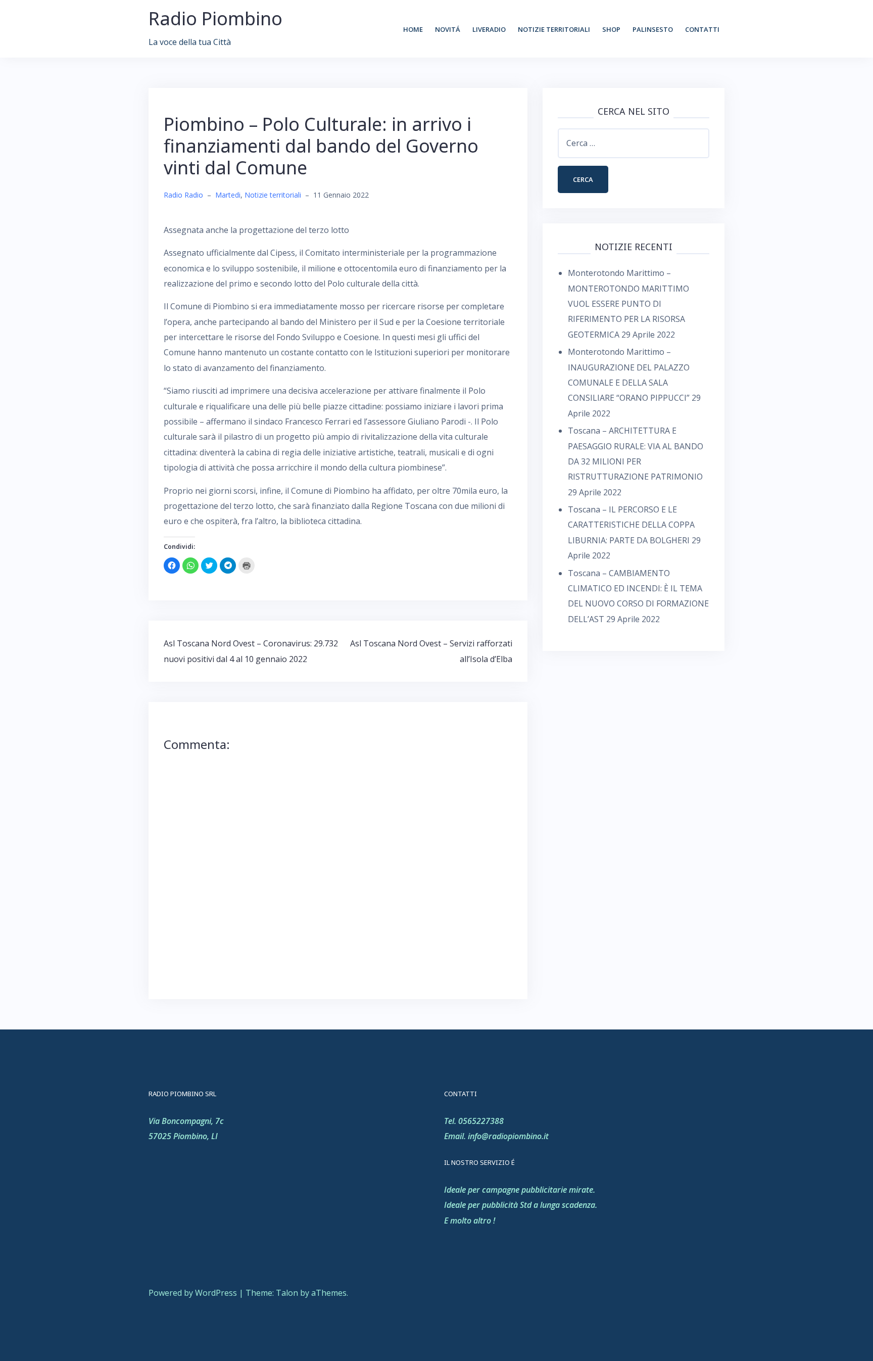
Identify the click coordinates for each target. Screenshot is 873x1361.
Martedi (227, 195)
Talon (287, 1292)
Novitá (447, 29)
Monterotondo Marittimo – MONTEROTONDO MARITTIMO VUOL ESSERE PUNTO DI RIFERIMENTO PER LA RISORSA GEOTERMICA (628, 303)
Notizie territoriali (554, 29)
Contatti (702, 29)
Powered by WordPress (193, 1292)
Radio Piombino (215, 18)
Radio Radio (183, 195)
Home (413, 29)
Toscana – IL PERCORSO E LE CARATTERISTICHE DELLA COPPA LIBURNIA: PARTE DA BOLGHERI (631, 525)
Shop (611, 29)
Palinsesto (653, 29)
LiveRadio (489, 29)
